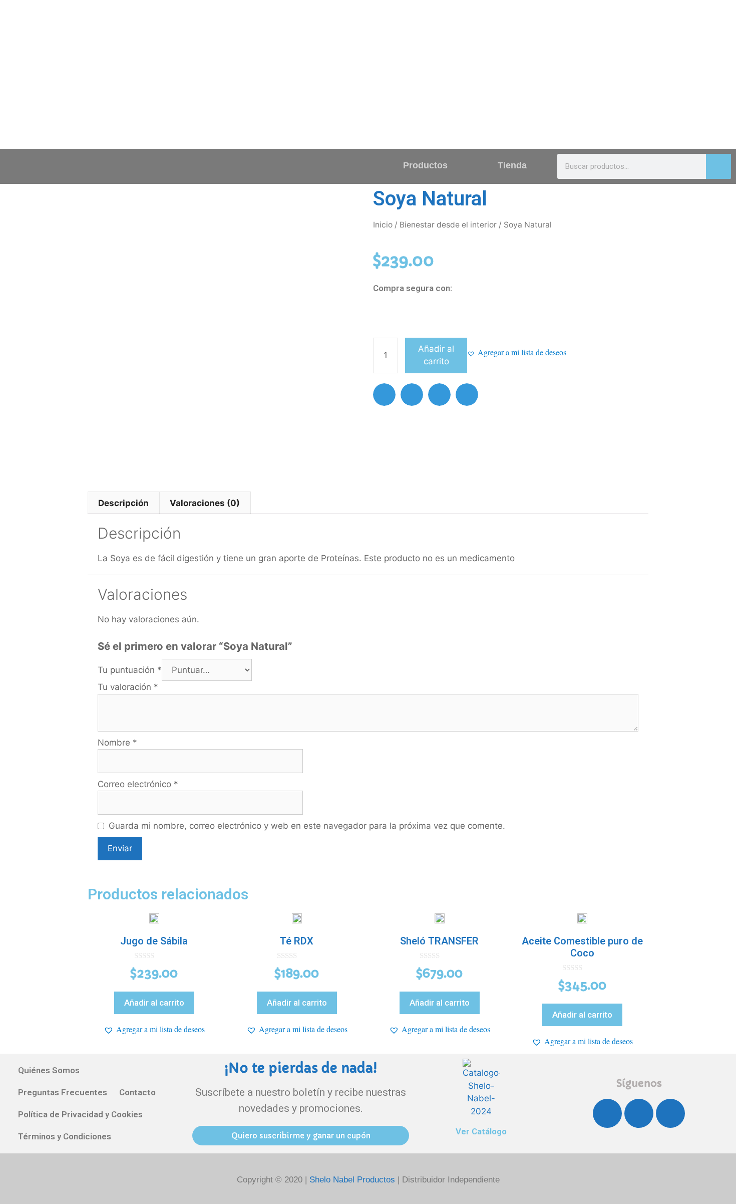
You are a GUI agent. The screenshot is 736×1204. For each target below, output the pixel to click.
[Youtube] (670, 1113)
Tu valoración (128, 687)
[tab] (124, 503)
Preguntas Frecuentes (62, 1092)
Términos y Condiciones (64, 1136)
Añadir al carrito (436, 355)
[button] (516, 352)
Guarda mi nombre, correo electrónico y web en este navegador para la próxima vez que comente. (307, 826)
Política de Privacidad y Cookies (80, 1114)
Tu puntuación (130, 670)
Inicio (383, 224)
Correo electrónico (138, 784)
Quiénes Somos (49, 1070)
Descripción (123, 503)
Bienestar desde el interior (448, 224)
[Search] (718, 166)
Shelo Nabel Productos (353, 1179)
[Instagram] (638, 1113)
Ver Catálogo (481, 1131)
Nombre (117, 743)
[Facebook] (607, 1113)
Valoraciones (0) (205, 503)
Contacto (137, 1092)
